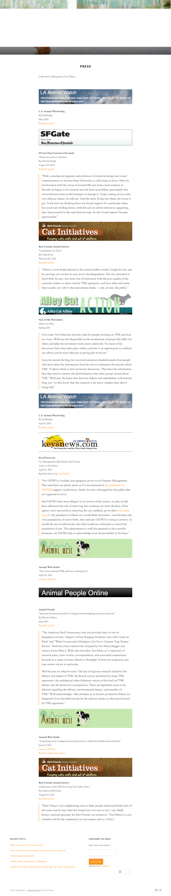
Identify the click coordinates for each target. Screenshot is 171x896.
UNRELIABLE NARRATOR (22, 856)
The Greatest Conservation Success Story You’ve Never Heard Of (37, 850)
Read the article (46, 123)
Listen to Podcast (47, 579)
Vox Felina (63, 473)
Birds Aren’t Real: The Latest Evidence (26, 845)
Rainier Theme (34, 890)
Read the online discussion (52, 753)
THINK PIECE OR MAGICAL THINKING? (28, 861)
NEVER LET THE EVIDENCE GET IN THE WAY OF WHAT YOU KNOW (42, 867)
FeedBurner (105, 866)
